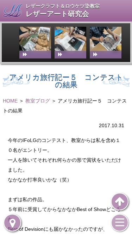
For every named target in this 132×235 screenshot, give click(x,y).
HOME (10, 101)
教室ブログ (37, 101)
